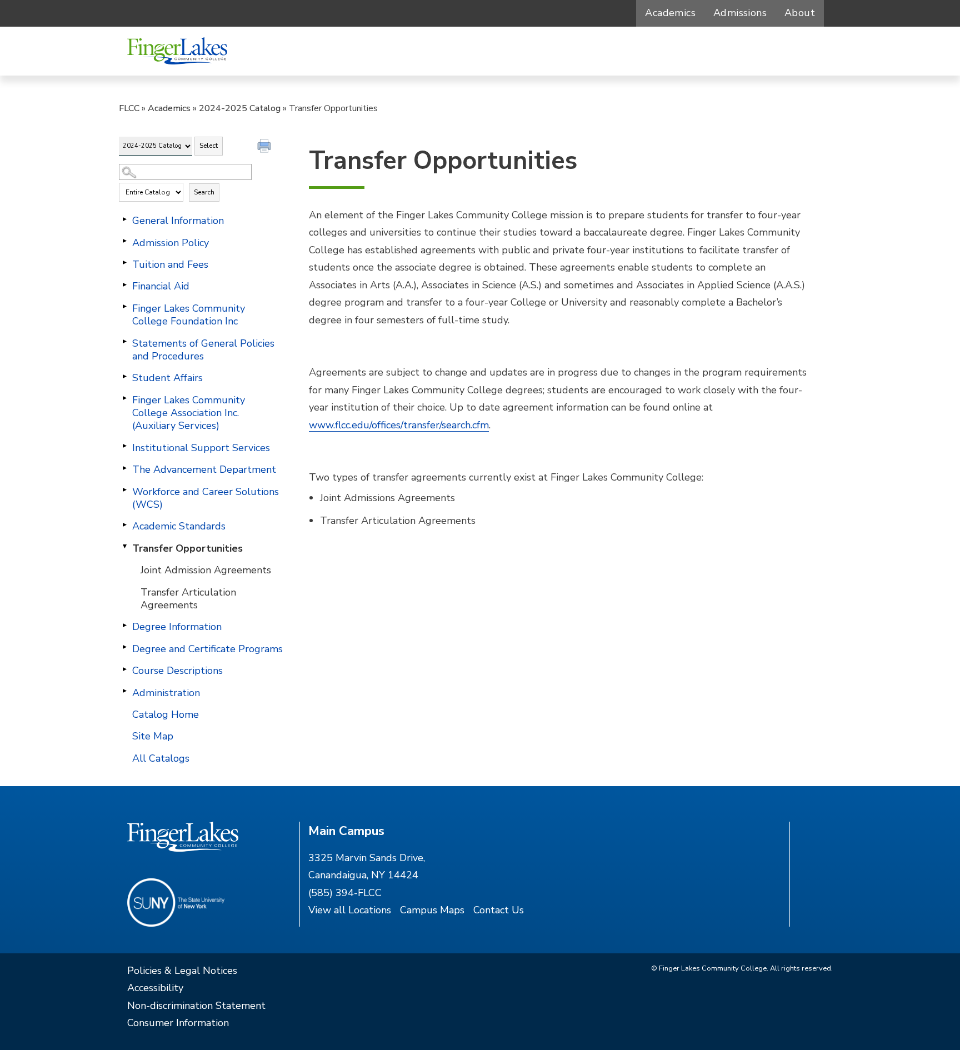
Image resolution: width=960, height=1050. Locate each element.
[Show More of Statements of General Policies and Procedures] (124, 341)
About (799, 12)
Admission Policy (170, 242)
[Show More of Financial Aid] (124, 284)
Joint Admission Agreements (206, 570)
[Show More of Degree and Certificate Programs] (124, 647)
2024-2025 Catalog (240, 108)
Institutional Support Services (201, 447)
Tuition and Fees (170, 264)
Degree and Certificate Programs (207, 649)
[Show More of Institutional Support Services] (124, 446)
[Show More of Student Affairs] (124, 376)
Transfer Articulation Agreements (188, 599)
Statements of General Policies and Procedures (203, 350)
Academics (670, 12)
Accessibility (155, 987)
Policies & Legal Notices (182, 970)
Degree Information (177, 626)
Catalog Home (165, 714)
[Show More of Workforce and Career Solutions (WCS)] (124, 490)
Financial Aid (160, 286)
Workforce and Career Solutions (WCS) (205, 498)
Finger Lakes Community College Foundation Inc (188, 315)
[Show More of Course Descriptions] (124, 668)
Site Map (152, 736)
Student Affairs (167, 377)
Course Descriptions (177, 670)
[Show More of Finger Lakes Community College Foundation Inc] (124, 306)
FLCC (129, 108)
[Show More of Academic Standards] (124, 524)
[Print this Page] (265, 147)
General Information (178, 220)
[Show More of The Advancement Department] (124, 467)
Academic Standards (179, 526)
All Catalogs (160, 758)
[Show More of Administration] (124, 691)
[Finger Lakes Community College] (177, 50)
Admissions (740, 12)
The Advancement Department (204, 469)
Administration (166, 692)
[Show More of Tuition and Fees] (124, 262)
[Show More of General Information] (124, 218)
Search (204, 192)
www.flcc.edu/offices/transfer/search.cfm (399, 425)
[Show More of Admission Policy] (124, 241)
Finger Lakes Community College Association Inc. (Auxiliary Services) (188, 413)
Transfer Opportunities (187, 548)
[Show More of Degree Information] (124, 625)
